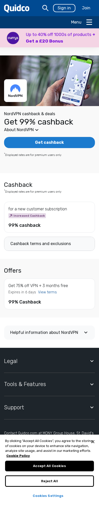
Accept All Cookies (49, 466)
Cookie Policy (18, 456)
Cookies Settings (48, 496)
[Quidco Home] (16, 8)
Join (86, 8)
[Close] (92, 441)
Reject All (49, 481)
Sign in (64, 8)
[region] (49, 470)
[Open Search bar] (45, 8)
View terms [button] (47, 292)
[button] (49, 37)
